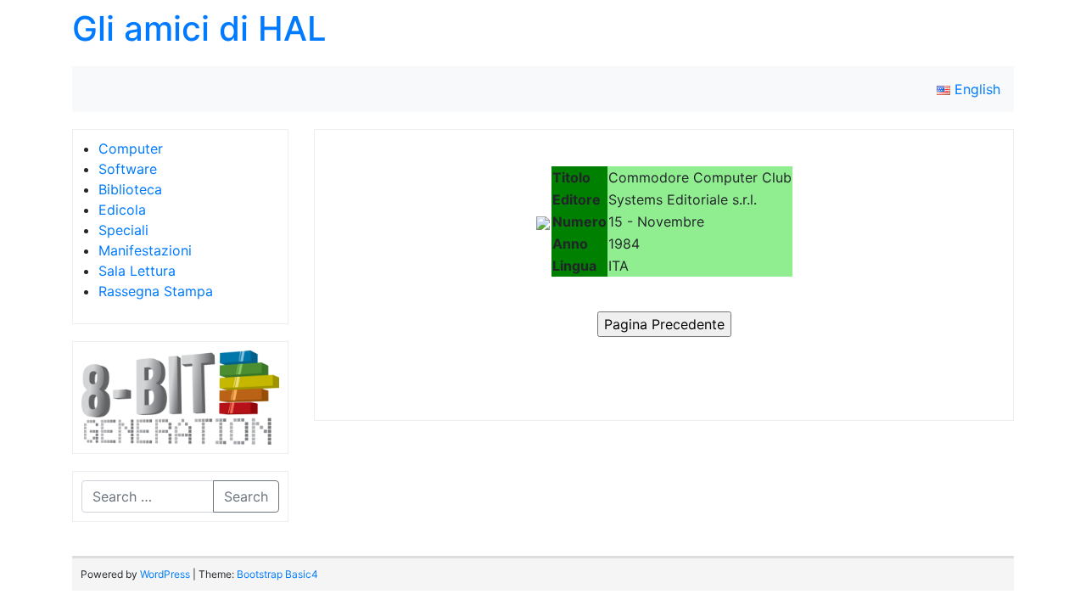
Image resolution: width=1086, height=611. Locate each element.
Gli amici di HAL (199, 28)
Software (127, 168)
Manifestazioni (145, 250)
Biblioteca (130, 189)
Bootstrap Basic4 (277, 574)
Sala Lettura (137, 270)
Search (246, 496)
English (975, 89)
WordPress (165, 574)
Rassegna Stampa (155, 291)
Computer (130, 148)
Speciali (123, 229)
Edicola (122, 209)
